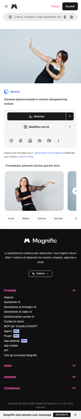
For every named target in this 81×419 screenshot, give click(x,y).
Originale (26, 34)
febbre (25, 218)
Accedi (70, 6)
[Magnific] (40, 241)
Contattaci (12, 388)
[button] (40, 274)
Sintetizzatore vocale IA (19, 316)
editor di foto (26, 156)
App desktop (15, 341)
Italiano (40, 273)
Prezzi (55, 6)
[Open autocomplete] (8, 16)
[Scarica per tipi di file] (70, 116)
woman (42, 218)
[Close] (75, 414)
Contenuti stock (14, 321)
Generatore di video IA (18, 312)
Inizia (8, 365)
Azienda (10, 377)
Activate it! (62, 414)
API (6, 350)
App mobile (11, 345)
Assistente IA (12, 302)
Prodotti (10, 290)
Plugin (11, 336)
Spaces (8, 297)
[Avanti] (75, 191)
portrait (58, 218)
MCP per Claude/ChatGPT (21, 326)
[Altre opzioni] (58, 141)
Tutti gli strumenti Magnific (20, 355)
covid (11, 218)
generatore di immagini (48, 153)
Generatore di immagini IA (20, 307)
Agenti (11, 331)
